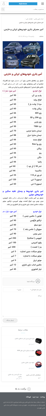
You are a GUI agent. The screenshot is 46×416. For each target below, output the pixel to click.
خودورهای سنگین (18, 198)
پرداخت (42, 397)
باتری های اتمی (17, 84)
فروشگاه (28, 397)
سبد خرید (35, 397)
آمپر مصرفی (18, 80)
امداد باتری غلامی (38, 19)
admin (41, 36)
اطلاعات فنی (29, 19)
